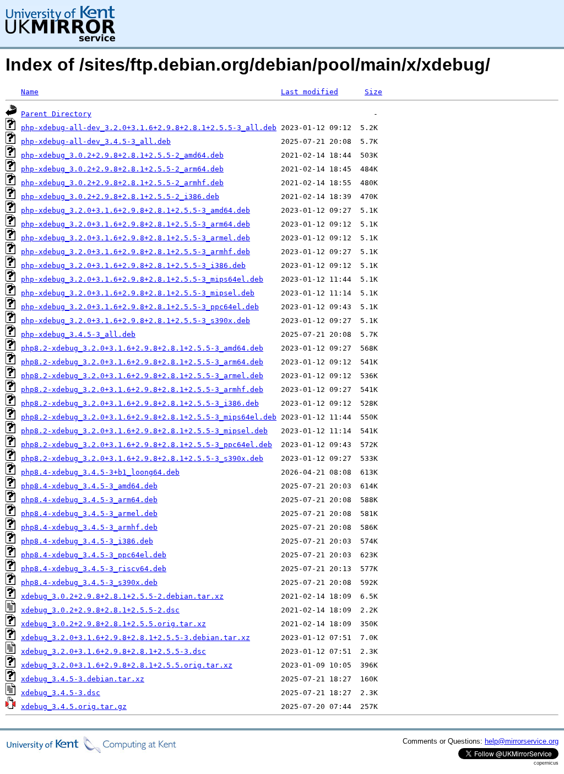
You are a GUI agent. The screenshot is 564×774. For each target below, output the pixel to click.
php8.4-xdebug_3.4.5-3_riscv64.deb (93, 569)
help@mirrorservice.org (521, 741)
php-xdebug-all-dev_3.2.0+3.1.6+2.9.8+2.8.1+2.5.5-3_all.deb (148, 127)
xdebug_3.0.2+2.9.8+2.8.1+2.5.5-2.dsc (100, 610)
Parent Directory (56, 114)
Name (30, 92)
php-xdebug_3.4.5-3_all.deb (78, 334)
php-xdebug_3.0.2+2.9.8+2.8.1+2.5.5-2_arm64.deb (122, 169)
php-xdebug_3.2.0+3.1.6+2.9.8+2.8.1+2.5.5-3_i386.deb (133, 265)
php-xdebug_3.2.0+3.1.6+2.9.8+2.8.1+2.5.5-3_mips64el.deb (142, 279)
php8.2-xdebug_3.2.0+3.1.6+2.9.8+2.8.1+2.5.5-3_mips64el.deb (148, 417)
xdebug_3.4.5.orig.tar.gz (74, 706)
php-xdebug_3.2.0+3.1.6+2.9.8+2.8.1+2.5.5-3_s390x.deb (135, 320)
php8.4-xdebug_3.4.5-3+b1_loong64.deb (100, 472)
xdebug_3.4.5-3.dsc (60, 693)
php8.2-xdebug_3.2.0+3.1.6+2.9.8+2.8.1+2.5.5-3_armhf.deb (142, 389)
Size (373, 92)
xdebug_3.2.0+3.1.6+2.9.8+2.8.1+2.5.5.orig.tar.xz (126, 665)
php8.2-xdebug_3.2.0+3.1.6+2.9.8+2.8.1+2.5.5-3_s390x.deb (142, 458)
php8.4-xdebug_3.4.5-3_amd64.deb (89, 486)
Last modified (309, 92)
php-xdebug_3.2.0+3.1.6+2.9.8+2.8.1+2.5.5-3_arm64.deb (135, 224)
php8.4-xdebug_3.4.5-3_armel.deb (89, 513)
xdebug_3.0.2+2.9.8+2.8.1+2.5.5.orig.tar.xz (113, 624)
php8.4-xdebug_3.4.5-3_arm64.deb (89, 500)
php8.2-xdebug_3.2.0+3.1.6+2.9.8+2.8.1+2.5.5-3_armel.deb (142, 376)
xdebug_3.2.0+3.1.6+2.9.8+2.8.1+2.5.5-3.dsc (113, 651)
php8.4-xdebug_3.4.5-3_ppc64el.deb (93, 555)
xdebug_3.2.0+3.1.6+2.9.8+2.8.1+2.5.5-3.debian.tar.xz (135, 637)
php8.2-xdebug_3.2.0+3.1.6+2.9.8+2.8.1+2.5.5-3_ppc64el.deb (146, 444)
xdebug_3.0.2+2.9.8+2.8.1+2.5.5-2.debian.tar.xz (122, 596)
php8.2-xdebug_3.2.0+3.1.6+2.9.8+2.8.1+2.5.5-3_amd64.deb (142, 348)
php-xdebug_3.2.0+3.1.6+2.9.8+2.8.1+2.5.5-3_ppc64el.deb (140, 307)
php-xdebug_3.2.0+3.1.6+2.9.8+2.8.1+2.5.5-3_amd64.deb (135, 210)
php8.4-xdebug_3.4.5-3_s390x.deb (89, 582)
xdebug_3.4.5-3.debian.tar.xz (82, 679)
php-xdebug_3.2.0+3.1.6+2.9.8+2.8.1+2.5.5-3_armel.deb (135, 238)
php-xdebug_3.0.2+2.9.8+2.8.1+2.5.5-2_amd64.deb (122, 155)
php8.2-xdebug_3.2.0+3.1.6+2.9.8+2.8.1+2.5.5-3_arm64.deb (142, 362)
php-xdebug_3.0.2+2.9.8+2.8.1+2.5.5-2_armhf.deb (122, 183)
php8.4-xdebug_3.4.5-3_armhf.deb (89, 527)
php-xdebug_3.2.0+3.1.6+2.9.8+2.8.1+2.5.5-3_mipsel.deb (137, 293)
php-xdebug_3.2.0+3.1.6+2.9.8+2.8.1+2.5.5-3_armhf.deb (135, 252)
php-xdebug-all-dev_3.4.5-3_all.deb (96, 141)
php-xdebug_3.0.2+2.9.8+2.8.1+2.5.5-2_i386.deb (120, 196)
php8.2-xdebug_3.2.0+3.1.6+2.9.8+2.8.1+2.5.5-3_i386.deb (140, 403)
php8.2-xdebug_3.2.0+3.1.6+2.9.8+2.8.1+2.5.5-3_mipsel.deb (144, 431)
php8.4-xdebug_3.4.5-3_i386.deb (87, 541)
